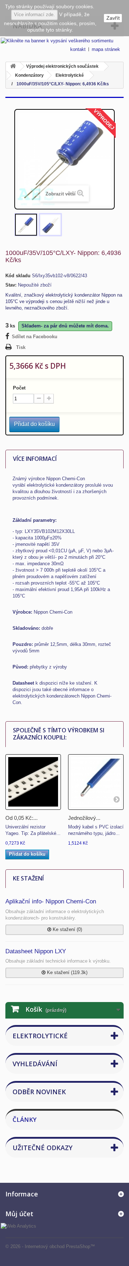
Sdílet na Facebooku (34, 336)
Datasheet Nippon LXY (35, 951)
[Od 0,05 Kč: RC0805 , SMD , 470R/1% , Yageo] (33, 782)
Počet (19, 388)
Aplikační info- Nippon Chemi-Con (50, 901)
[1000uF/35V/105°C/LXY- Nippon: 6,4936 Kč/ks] (26, 225)
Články (25, 1119)
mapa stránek (106, 49)
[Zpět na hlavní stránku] (13, 66)
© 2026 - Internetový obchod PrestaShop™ (50, 1246)
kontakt (78, 49)
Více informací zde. (34, 14)
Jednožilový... (84, 818)
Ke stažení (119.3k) (66, 972)
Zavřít (113, 18)
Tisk (20, 347)
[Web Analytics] (18, 1225)
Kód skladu (17, 275)
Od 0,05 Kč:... (21, 818)
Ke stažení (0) (66, 929)
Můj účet (19, 1213)
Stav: (10, 285)
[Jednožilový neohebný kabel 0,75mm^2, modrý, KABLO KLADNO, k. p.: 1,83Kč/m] (96, 782)
